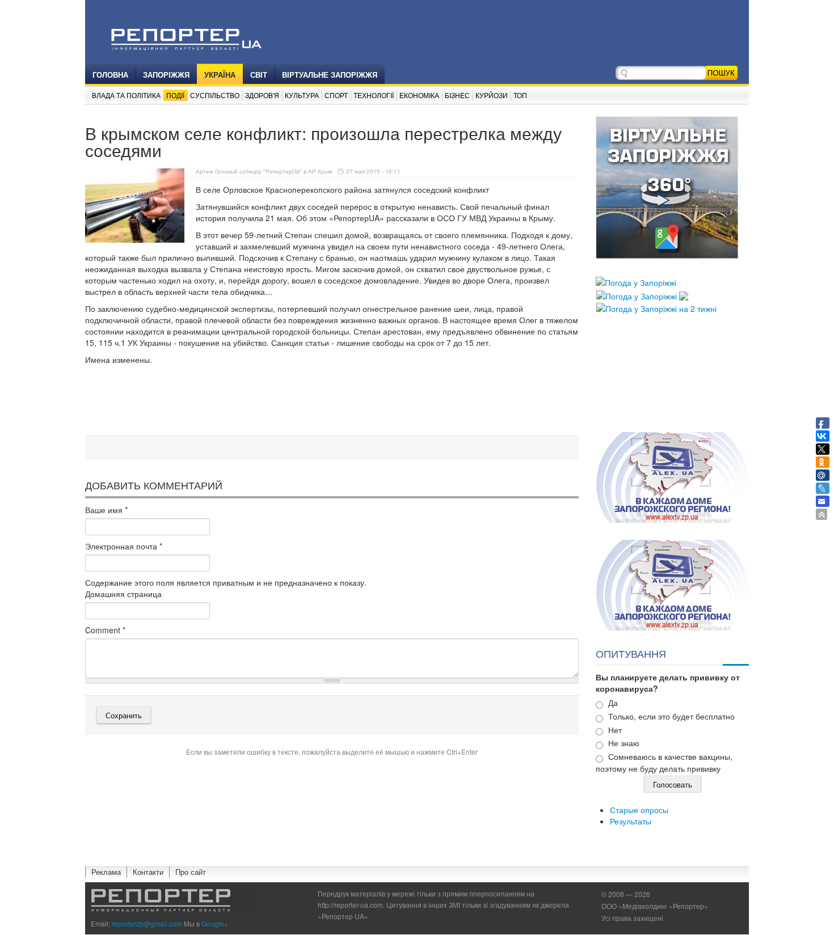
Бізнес (457, 95)
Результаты (630, 821)
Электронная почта (123, 546)
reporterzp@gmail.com (147, 923)
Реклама (106, 871)
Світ (258, 74)
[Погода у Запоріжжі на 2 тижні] (656, 307)
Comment (105, 630)
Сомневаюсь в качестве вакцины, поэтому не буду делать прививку (664, 762)
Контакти (148, 871)
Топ (520, 95)
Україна (219, 74)
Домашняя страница (123, 593)
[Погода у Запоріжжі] (636, 281)
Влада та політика (126, 95)
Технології (373, 95)
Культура (302, 95)
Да (613, 702)
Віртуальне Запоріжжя (329, 74)
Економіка (419, 95)
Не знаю (623, 742)
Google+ (214, 923)
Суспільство (214, 95)
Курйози (491, 95)
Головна (110, 74)
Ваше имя (106, 509)
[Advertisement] (331, 402)
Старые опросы (639, 809)
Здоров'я (262, 95)
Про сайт (190, 871)
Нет (615, 729)
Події (175, 95)
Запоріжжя (166, 74)
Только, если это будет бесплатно (671, 716)
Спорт (336, 95)
